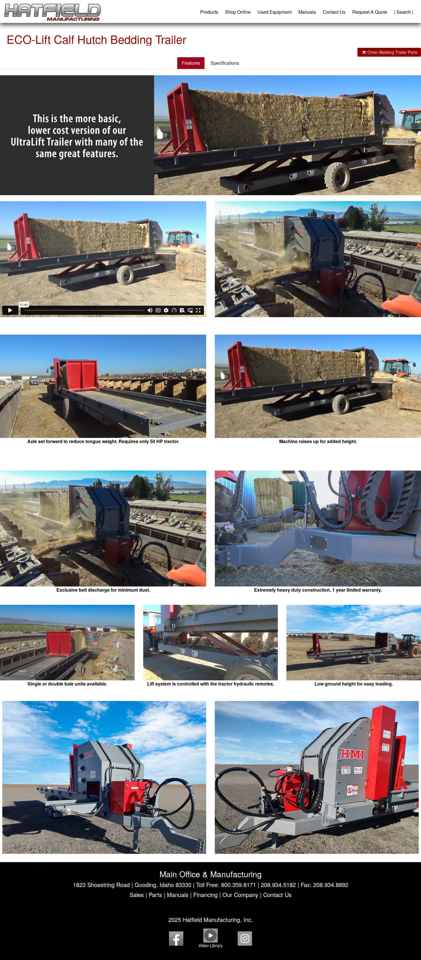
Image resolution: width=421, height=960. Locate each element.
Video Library (210, 945)
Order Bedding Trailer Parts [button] (391, 52)
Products (209, 12)
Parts (155, 894)
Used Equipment (274, 12)
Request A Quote (369, 12)
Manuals (307, 12)
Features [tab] (191, 63)
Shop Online (238, 12)
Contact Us (334, 12)
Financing (205, 894)
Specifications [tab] (224, 63)
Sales (137, 894)
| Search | (403, 12)
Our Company (240, 894)
